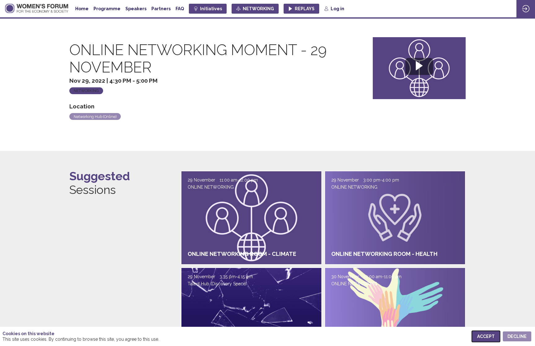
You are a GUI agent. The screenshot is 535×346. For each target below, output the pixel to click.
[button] (208, 9)
